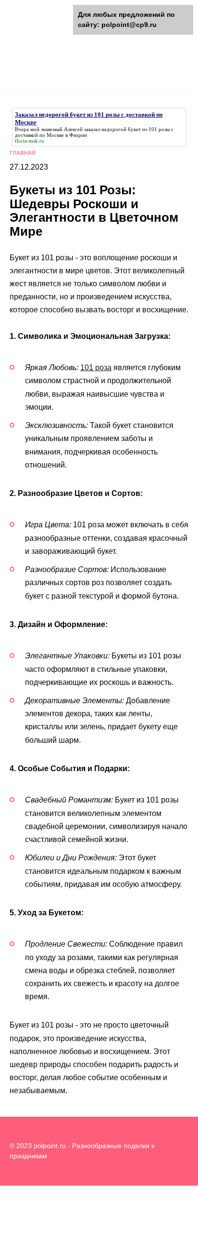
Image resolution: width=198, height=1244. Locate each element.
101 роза (95, 367)
